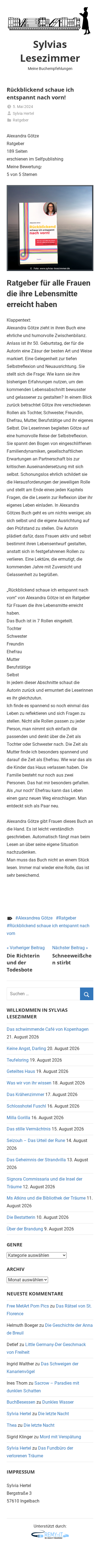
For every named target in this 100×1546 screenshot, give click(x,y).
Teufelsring (18, 1060)
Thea (12, 1425)
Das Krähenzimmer (25, 1094)
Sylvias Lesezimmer (50, 51)
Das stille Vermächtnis (29, 1129)
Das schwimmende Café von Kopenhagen (48, 1029)
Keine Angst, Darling (26, 1048)
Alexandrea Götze (35, 918)
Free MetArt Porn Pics (28, 1306)
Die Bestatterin (21, 1217)
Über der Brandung (25, 1229)
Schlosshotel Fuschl (26, 1106)
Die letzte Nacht (53, 1413)
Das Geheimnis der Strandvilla (36, 1159)
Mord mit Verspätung (60, 1436)
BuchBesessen (21, 1402)
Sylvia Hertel (23, 113)
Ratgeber (21, 120)
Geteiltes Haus (21, 1071)
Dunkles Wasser (58, 1402)
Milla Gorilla (18, 1117)
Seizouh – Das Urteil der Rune (36, 1140)
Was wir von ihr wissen (29, 1083)
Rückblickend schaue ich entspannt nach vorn (48, 929)
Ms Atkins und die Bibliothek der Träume (46, 1198)
